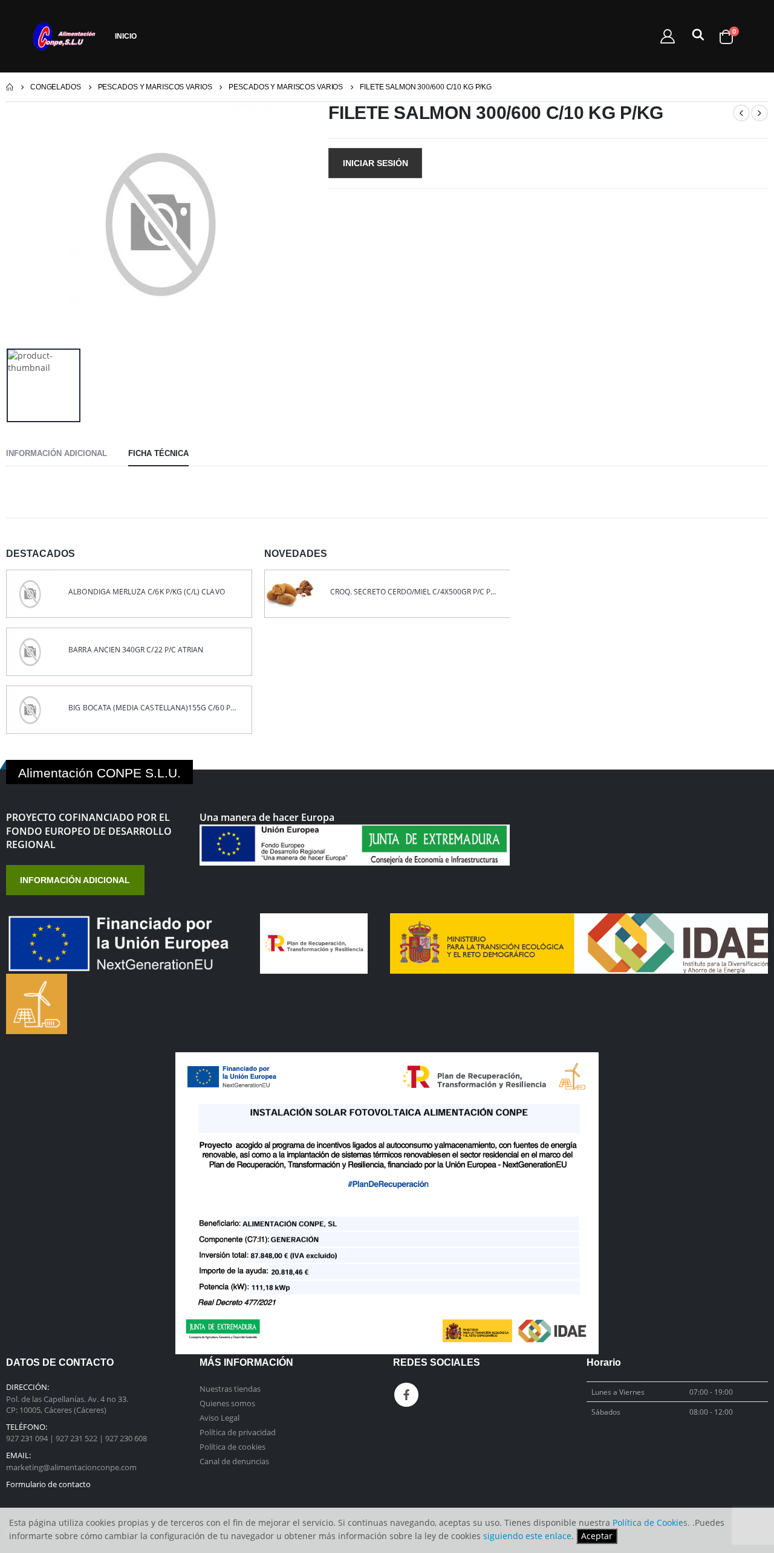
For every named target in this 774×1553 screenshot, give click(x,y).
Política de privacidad (238, 1432)
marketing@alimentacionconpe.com (71, 1467)
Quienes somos (227, 1403)
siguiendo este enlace (527, 1536)
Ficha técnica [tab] (158, 453)
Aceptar (597, 1536)
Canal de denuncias (234, 1461)
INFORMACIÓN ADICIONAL (75, 880)
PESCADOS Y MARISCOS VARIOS (155, 87)
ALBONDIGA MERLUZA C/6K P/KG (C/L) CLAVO (146, 592)
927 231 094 (28, 1438)
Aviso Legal (219, 1417)
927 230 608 (126, 1438)
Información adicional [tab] (56, 453)
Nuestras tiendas (230, 1388)
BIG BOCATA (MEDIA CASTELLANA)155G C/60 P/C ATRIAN (152, 708)
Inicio (126, 36)
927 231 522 (77, 1438)
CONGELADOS (55, 87)
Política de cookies (232, 1446)
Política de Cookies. (651, 1522)
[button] (696, 37)
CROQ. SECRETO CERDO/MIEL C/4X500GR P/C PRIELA (414, 592)
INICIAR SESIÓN (375, 163)
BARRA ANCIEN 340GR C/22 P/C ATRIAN (135, 650)
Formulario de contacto (48, 1484)
